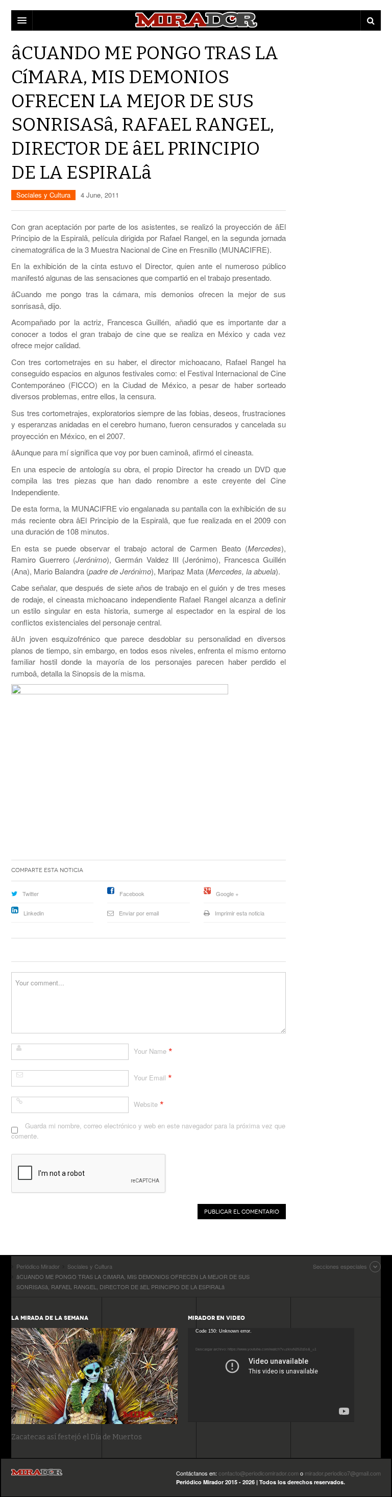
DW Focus (196, 20)
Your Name (150, 1051)
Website (146, 1104)
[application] (271, 1374)
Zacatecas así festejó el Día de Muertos (76, 1437)
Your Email (150, 1077)
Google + (227, 893)
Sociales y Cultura (43, 195)
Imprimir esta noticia (239, 913)
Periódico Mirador (36, 1475)
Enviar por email (139, 913)
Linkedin (33, 913)
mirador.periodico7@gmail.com (343, 1473)
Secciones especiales (340, 1266)
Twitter (30, 893)
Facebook (131, 893)
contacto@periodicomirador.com (258, 1473)
